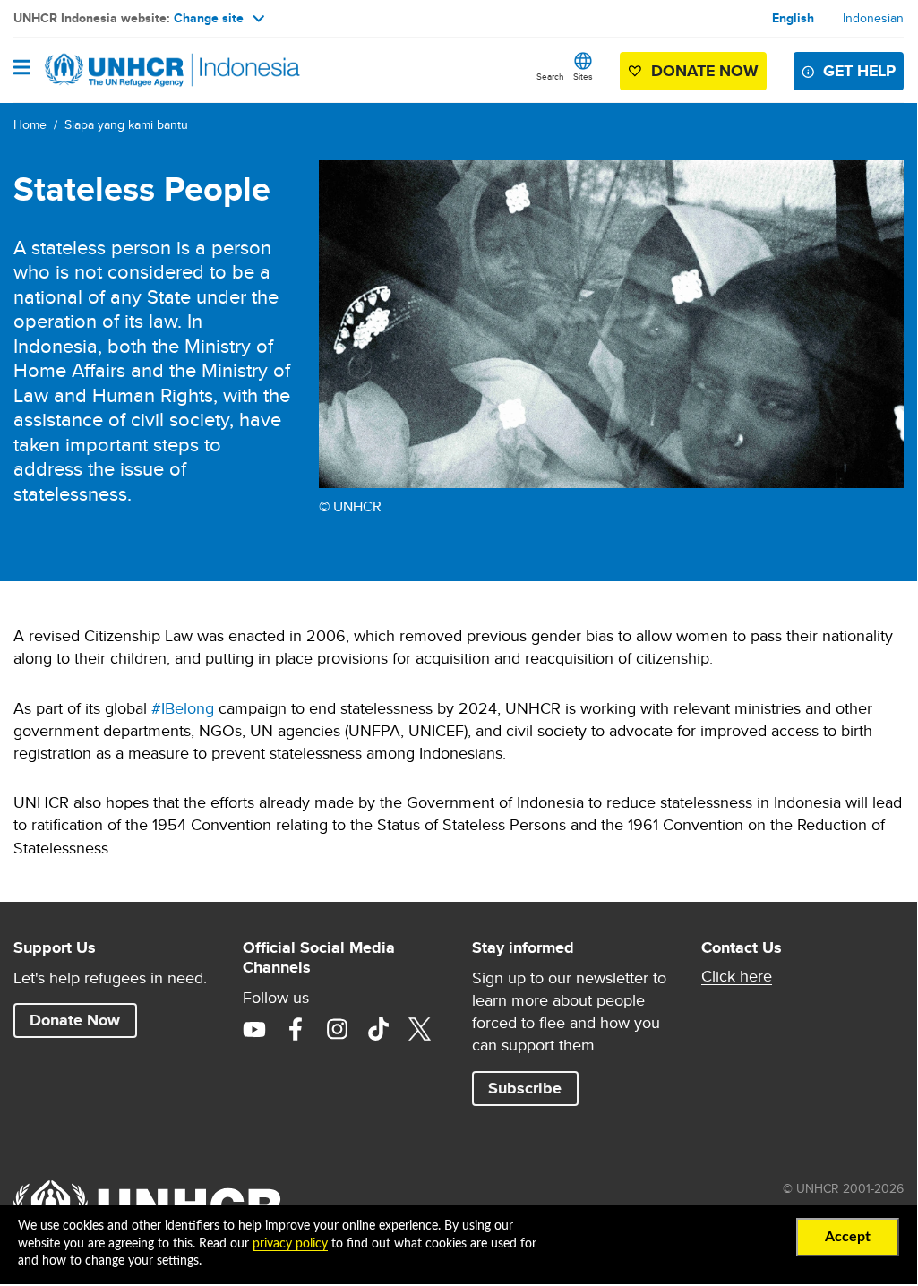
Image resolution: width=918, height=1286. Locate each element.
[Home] (105, 70)
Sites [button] (583, 76)
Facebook (295, 1029)
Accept (848, 1237)
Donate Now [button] (695, 74)
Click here (736, 976)
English (793, 18)
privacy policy (290, 1244)
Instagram (336, 1029)
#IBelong (182, 708)
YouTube (254, 1029)
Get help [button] (859, 70)
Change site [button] (209, 18)
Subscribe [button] (525, 1088)
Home (30, 124)
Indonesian (873, 18)
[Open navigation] (21, 69)
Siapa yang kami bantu (126, 124)
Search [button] (550, 76)
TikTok (378, 1029)
